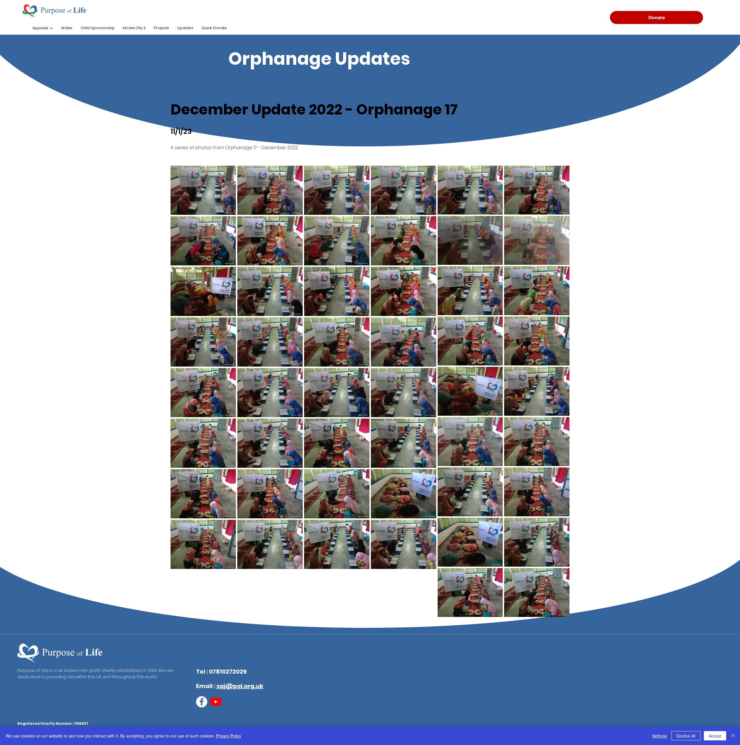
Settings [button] (659, 736)
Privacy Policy (228, 736)
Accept (715, 736)
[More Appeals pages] (51, 28)
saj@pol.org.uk (240, 686)
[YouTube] (215, 701)
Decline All (685, 736)
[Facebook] (201, 701)
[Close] (733, 735)
